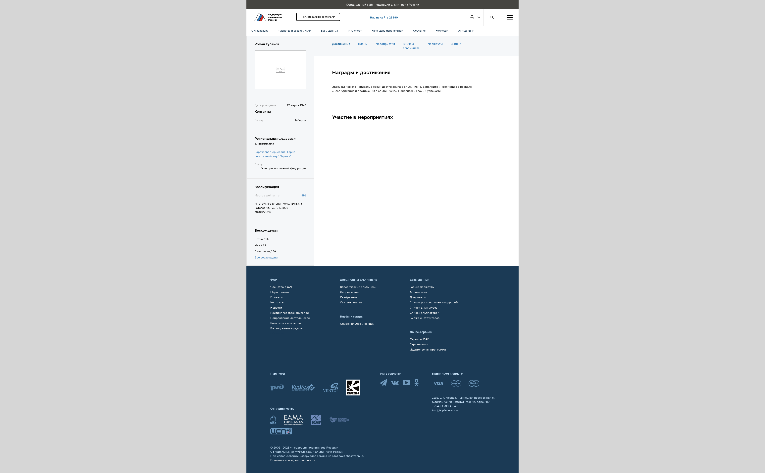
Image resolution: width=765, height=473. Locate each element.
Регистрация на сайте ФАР (318, 16)
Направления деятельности (290, 318)
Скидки (456, 44)
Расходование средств (286, 328)
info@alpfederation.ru (446, 410)
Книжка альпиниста (411, 46)
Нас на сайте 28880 (384, 17)
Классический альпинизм (358, 286)
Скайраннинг (349, 297)
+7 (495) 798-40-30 (445, 406)
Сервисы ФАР (419, 339)
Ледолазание (349, 292)
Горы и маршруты (422, 286)
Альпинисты (418, 292)
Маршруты (435, 44)
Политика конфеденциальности (292, 460)
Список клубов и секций (357, 323)
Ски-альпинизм (351, 302)
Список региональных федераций (434, 302)
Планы (363, 44)
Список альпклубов (423, 307)
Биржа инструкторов (424, 318)
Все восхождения (267, 257)
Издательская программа (428, 349)
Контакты (276, 302)
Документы (418, 297)
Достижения (341, 44)
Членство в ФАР (281, 286)
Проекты (276, 297)
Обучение (277, 333)
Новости (276, 307)
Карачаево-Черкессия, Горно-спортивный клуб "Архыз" (275, 154)
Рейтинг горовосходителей (289, 312)
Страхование (419, 344)
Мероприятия (385, 44)
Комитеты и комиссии (285, 323)
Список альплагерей (424, 312)
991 (303, 195)
